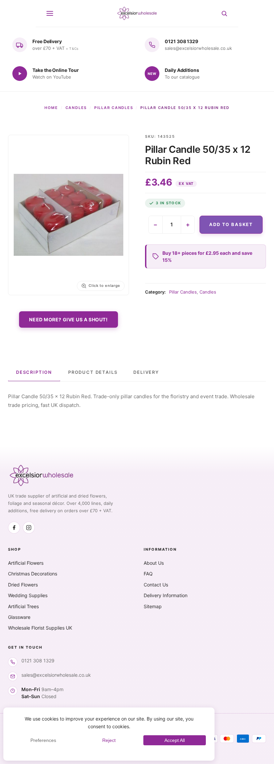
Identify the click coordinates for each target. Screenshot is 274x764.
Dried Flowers (23, 584)
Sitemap (153, 606)
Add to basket (231, 224)
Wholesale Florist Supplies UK (40, 628)
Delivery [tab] (146, 372)
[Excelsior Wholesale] (137, 13)
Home (51, 107)
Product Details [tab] (92, 372)
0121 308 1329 (37, 660)
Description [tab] (34, 372)
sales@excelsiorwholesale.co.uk (56, 675)
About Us (154, 563)
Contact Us (156, 584)
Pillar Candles (113, 107)
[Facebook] (14, 528)
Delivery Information (165, 595)
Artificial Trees (23, 606)
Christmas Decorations (32, 573)
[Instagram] (29, 528)
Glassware (19, 617)
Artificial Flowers (25, 563)
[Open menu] (49, 13)
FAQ (148, 573)
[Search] (224, 13)
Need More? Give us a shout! (68, 319)
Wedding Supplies (27, 595)
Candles (76, 107)
